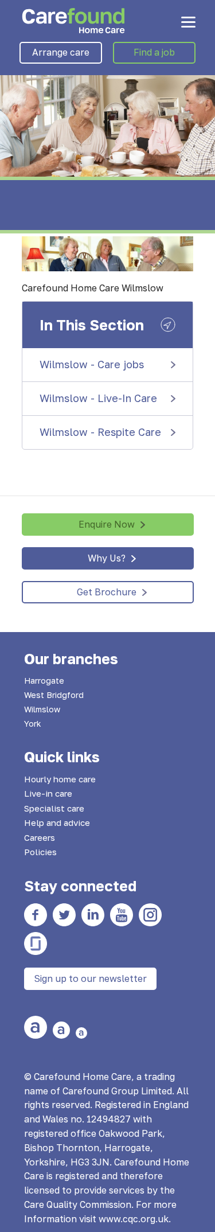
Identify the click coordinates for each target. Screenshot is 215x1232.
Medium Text (61, 1030)
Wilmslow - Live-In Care (98, 398)
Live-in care (48, 793)
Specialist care (54, 808)
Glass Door (35, 943)
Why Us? (107, 558)
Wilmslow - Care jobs (92, 364)
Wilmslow (42, 709)
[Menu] (188, 21)
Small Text (81, 1033)
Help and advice (57, 822)
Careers (39, 837)
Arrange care (60, 52)
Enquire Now (107, 524)
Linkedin (92, 914)
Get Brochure (106, 592)
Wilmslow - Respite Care (100, 432)
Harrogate (44, 680)
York (32, 723)
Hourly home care (60, 779)
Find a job (154, 52)
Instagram (150, 914)
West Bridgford (54, 695)
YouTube (121, 914)
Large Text (35, 1027)
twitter (64, 914)
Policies (40, 852)
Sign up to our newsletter (90, 978)
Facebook (35, 914)
